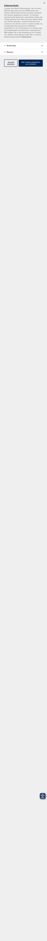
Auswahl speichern (11, 63)
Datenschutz (26, 37)
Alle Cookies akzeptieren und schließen (30, 63)
